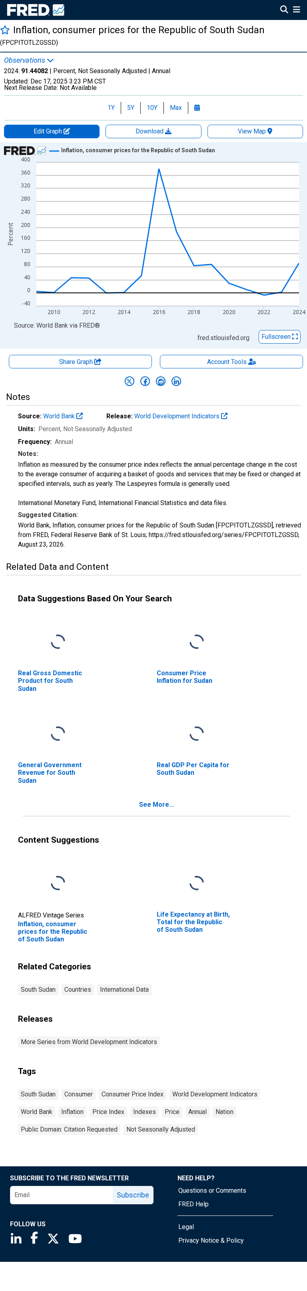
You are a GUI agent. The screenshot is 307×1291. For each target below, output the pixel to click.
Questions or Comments (212, 1190)
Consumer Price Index (132, 1094)
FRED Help (193, 1204)
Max (176, 107)
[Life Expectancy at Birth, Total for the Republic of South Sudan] (197, 883)
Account (227, 362)
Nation (224, 1112)
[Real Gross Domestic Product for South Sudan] (58, 642)
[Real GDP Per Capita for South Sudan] (197, 734)
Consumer (78, 1094)
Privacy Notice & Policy (211, 1240)
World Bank (59, 416)
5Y (130, 107)
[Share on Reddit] (160, 381)
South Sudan (38, 989)
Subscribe (133, 1195)
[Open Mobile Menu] (296, 10)
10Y (152, 107)
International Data (124, 989)
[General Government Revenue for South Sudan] (58, 734)
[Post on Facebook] (145, 381)
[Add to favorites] (5, 29)
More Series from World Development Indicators (89, 1042)
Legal (186, 1227)
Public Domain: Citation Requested (69, 1129)
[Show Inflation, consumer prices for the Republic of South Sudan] (138, 150)
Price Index (108, 1112)
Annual (197, 1112)
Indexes (144, 1112)
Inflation (72, 1112)
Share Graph (76, 362)
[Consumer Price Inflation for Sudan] (197, 642)
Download (150, 131)
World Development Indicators (177, 416)
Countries (77, 989)
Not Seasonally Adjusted (160, 1129)
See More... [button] (156, 804)
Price (172, 1112)
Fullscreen (276, 336)
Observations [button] (25, 60)
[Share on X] (129, 381)
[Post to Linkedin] (176, 381)
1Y (111, 107)
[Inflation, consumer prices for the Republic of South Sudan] (58, 883)
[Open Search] (284, 10)
